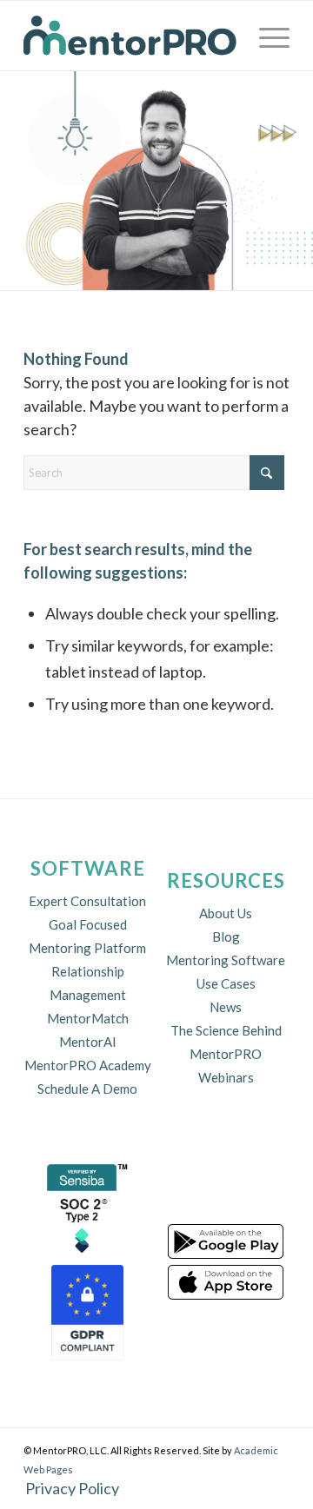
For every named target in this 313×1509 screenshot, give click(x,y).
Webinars (226, 1077)
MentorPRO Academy (87, 1065)
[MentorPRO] (129, 35)
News (226, 1007)
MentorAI (88, 1041)
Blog (226, 936)
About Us (225, 913)
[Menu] (266, 35)
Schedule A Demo (87, 1088)
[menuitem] (266, 35)
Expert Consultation (87, 901)
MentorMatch (88, 1018)
